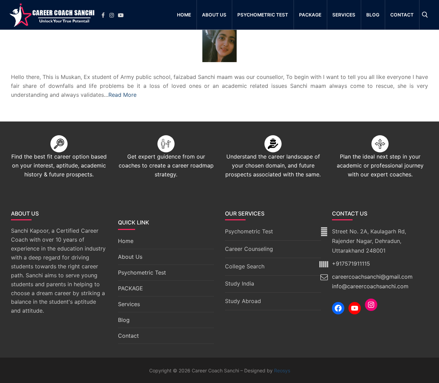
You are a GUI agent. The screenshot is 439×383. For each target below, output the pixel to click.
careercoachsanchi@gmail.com (372, 276)
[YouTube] (354, 308)
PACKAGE (130, 288)
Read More (122, 94)
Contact (128, 335)
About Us (130, 256)
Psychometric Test (142, 272)
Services (129, 304)
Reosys (282, 370)
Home (125, 240)
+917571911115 (351, 263)
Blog (124, 319)
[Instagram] (112, 15)
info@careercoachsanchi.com (370, 286)
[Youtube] (121, 15)
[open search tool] (425, 15)
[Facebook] (103, 15)
